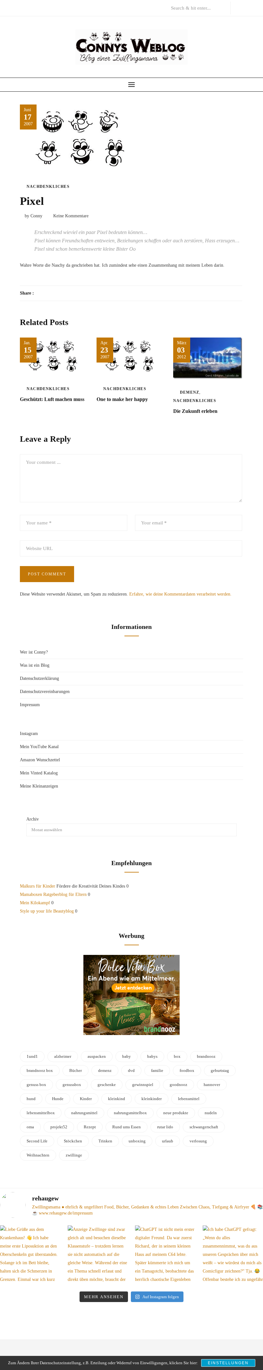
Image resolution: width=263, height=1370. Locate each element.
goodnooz (178, 1084)
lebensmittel (188, 1098)
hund (31, 1098)
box (177, 1056)
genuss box (36, 1084)
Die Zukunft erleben (195, 411)
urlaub (167, 1141)
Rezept (90, 1126)
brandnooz (206, 1056)
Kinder (86, 1098)
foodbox (187, 1070)
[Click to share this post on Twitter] (54, 293)
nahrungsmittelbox (130, 1112)
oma (30, 1126)
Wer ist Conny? (34, 652)
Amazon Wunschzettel (40, 759)
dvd (131, 1070)
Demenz (189, 392)
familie (157, 1070)
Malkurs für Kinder (37, 886)
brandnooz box (40, 1070)
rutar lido (165, 1126)
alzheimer (62, 1056)
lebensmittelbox (41, 1112)
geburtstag (220, 1070)
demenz (105, 1070)
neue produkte (175, 1112)
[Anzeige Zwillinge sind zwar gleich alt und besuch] (98, 1255)
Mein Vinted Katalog (39, 773)
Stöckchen (73, 1141)
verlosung (198, 1141)
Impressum (30, 704)
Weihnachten (38, 1155)
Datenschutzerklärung (39, 678)
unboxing (137, 1141)
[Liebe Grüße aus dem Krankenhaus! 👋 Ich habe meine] (30, 1255)
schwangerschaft (204, 1126)
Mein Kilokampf (35, 902)
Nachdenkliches (48, 186)
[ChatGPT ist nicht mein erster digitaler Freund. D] (165, 1255)
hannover (212, 1084)
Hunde (58, 1098)
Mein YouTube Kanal (39, 746)
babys (152, 1056)
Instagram (29, 733)
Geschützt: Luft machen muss (52, 399)
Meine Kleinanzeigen (39, 786)
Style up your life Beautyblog (47, 911)
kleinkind (116, 1098)
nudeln (211, 1112)
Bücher (75, 1070)
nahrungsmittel (84, 1112)
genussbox (72, 1084)
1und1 (32, 1056)
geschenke (107, 1084)
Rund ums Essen (126, 1126)
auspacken (97, 1056)
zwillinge (74, 1155)
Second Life (37, 1141)
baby (126, 1056)
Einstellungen (228, 1363)
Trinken (105, 1141)
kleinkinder (151, 1098)
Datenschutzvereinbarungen (45, 691)
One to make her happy (122, 399)
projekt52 (58, 1126)
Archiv (32, 819)
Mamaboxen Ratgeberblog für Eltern (53, 894)
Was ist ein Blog (34, 665)
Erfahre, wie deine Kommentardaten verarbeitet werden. (180, 594)
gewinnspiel (142, 1084)
